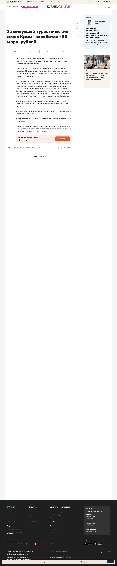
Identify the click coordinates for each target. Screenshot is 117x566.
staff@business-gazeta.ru (93, 531)
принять (110, 562)
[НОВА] (29, 7)
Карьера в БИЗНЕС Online (14, 529)
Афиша (9, 512)
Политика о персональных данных (58, 551)
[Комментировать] (78, 23)
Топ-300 (52, 532)
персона (88, 17)
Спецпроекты (54, 526)
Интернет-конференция (56, 512)
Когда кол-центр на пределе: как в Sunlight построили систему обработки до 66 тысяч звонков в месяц (97, 76)
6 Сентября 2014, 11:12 (13, 25)
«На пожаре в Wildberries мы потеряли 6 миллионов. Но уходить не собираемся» (96, 33)
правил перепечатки (67, 557)
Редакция (10, 526)
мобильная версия (56, 544)
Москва (93, 1)
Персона (9, 515)
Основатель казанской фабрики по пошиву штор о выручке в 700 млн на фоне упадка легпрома (96, 42)
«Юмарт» (97, 23)
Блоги (8, 518)
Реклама (31, 526)
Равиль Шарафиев (99, 21)
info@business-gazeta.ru (92, 518)
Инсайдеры (53, 521)
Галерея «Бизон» (54, 529)
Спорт (12, 507)
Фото (30, 518)
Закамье (15, 6)
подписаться (62, 139)
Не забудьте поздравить (57, 515)
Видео (30, 515)
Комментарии (39, 156)
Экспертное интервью (60, 507)
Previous (86, 47)
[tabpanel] (97, 32)
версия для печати (66, 147)
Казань (82, 1)
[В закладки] (78, 29)
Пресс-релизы (11, 521)
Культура (33, 507)
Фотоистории (32, 521)
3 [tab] (97, 47)
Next (108, 47)
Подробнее (84, 562)
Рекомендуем (90, 71)
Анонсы (31, 512)
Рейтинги (52, 518)
